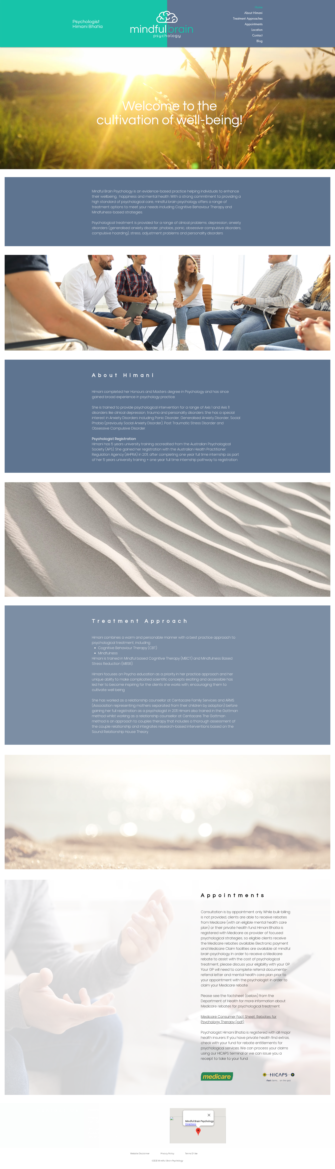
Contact (257, 35)
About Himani (253, 13)
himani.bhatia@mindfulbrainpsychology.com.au (124, 1110)
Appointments (253, 24)
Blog (259, 41)
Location (256, 30)
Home (258, 7)
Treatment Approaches (247, 18)
